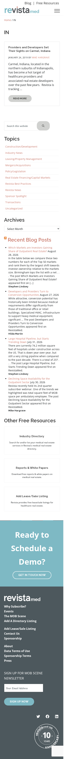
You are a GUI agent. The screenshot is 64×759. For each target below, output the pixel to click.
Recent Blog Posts (29, 240)
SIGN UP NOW (19, 701)
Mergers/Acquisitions (18, 165)
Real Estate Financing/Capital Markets (27, 177)
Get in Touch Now (32, 575)
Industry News (14, 153)
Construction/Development (21, 146)
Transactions (13, 202)
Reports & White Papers (32, 468)
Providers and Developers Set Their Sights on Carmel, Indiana (29, 49)
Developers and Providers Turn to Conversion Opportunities (28, 293)
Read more (22, 99)
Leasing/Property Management (23, 159)
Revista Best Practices (18, 183)
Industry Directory (32, 436)
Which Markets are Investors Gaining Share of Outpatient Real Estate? (30, 249)
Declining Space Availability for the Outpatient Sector (29, 380)
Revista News (13, 190)
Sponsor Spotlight (15, 196)
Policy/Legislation (15, 171)
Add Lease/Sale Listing (32, 496)
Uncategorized (14, 208)
